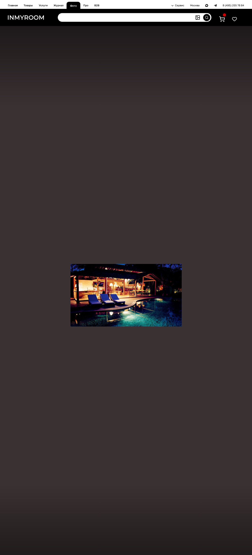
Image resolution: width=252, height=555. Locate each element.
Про (85, 5)
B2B (96, 5)
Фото (73, 5)
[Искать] (206, 17)
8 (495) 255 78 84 (233, 5)
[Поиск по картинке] (197, 17)
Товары (28, 5)
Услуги (43, 5)
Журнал (59, 5)
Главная (13, 5)
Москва (194, 5)
